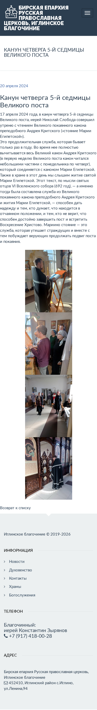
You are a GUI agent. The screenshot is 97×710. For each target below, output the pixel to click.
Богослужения (22, 595)
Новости (17, 562)
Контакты (18, 578)
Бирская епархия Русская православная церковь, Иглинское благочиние (36, 18)
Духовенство (20, 570)
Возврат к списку (15, 508)
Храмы (15, 587)
